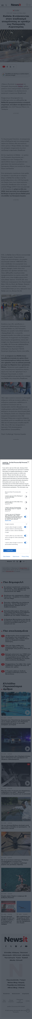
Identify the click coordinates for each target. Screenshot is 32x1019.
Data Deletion (6, 556)
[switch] (25, 496)
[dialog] (16, 509)
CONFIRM (10, 550)
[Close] (28, 462)
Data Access (16, 556)
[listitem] (16, 492)
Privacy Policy (25, 556)
